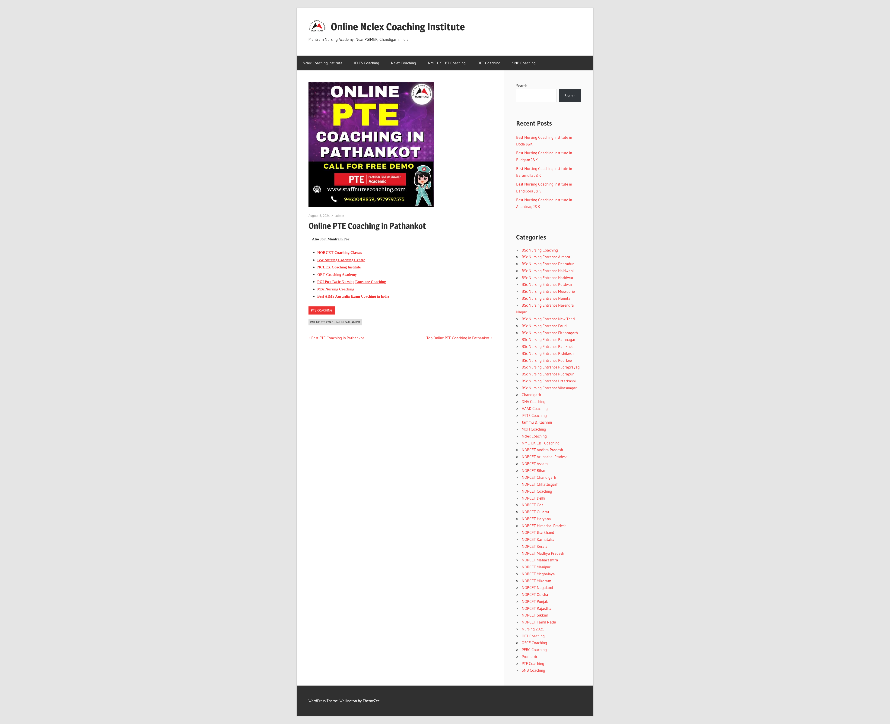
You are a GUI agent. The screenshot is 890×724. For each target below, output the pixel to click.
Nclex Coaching (403, 62)
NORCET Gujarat (535, 511)
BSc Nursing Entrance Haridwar (547, 277)
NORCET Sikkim (535, 615)
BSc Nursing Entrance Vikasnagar (549, 387)
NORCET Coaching (537, 491)
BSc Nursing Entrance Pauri (544, 325)
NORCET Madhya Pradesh (543, 553)
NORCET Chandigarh (539, 477)
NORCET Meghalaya (538, 573)
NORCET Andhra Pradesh (542, 449)
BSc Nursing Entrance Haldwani (548, 270)
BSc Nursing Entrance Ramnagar (548, 339)
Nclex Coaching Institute (322, 62)
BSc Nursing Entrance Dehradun (548, 263)
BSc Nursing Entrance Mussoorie (548, 291)
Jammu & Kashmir (537, 422)
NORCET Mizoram (536, 580)
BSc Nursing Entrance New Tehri (548, 318)
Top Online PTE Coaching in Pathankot (458, 337)
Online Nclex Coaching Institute (398, 26)
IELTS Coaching (366, 62)
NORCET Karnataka (538, 539)
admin (339, 216)
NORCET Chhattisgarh (540, 484)
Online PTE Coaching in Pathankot (335, 322)
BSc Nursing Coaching (540, 250)
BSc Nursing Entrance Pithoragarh (550, 332)
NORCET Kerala (534, 546)
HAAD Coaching (535, 408)
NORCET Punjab (535, 601)
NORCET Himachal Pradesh (544, 525)
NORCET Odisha (535, 594)
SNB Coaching (524, 62)
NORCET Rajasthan (537, 608)
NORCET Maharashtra (540, 559)
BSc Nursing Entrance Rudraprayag (551, 367)
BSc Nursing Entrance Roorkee (547, 360)
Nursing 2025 (533, 628)
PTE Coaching (321, 310)
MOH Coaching (534, 429)
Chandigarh (531, 394)
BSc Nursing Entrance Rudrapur (548, 373)
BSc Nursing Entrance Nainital (546, 298)
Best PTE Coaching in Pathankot (337, 337)
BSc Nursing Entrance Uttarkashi (549, 380)
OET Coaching (488, 62)
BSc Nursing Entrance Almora (546, 256)
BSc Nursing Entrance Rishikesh (548, 353)
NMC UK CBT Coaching (447, 62)
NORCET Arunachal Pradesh (545, 456)
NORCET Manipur (536, 566)
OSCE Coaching (534, 642)
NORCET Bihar (534, 470)
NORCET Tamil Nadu (539, 622)
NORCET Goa (533, 504)
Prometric (530, 656)
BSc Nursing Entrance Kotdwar (547, 284)
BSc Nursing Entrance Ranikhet (547, 346)
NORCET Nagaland (537, 587)
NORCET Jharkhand (538, 532)
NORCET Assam (535, 463)
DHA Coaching (533, 401)
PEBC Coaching (534, 649)
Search (521, 85)
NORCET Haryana (536, 518)
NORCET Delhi (533, 498)
